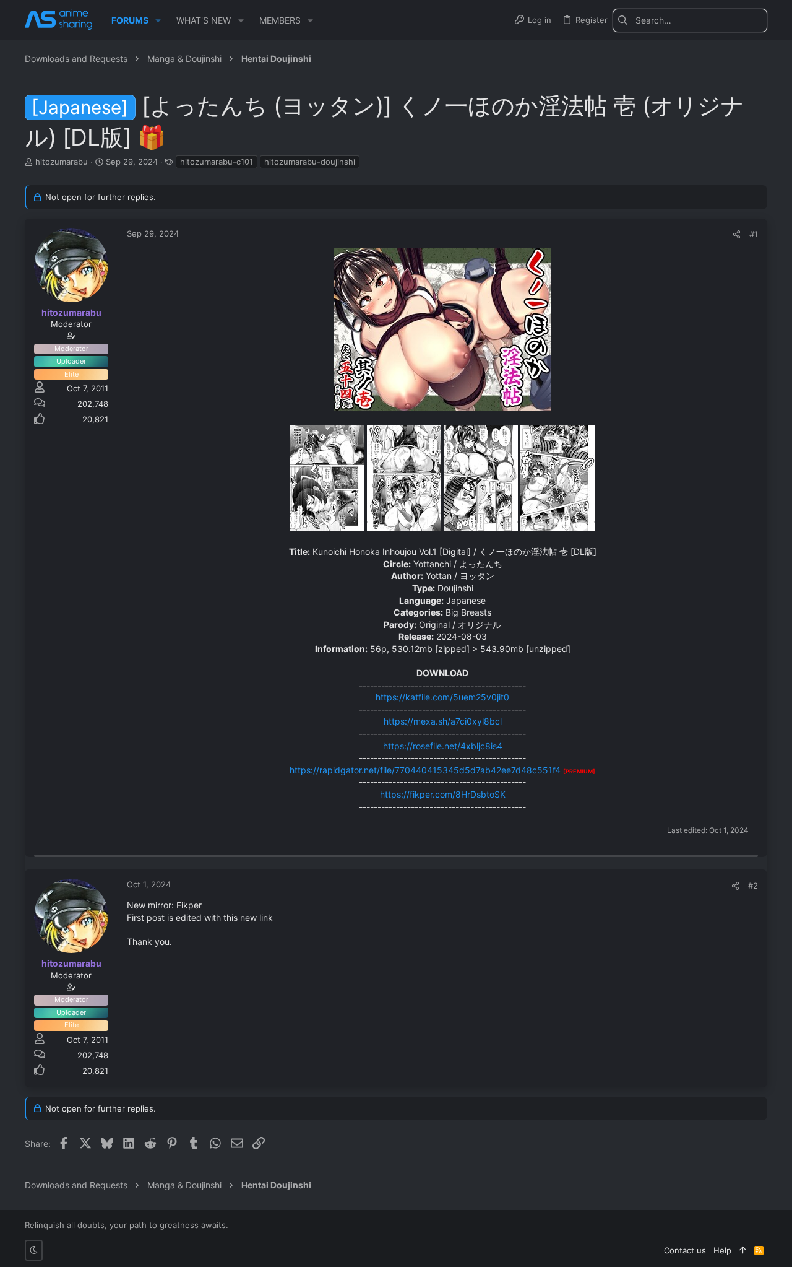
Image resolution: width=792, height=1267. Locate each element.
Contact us (685, 1250)
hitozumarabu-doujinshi (309, 162)
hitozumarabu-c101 (216, 162)
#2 (753, 885)
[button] (158, 20)
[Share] (736, 234)
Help (722, 1250)
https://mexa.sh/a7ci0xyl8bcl (443, 721)
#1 (753, 234)
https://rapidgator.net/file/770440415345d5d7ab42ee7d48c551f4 (425, 770)
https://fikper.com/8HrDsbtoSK (443, 794)
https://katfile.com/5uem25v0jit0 (442, 697)
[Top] (743, 1250)
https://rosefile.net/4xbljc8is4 (442, 746)
